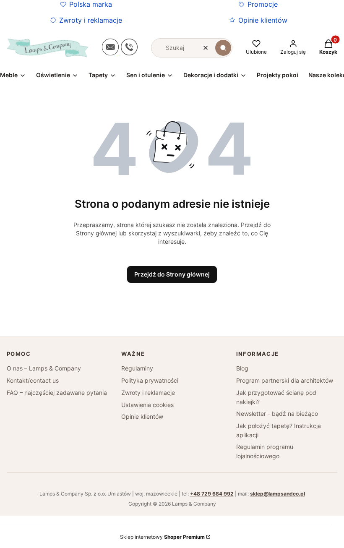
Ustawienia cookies (147, 404)
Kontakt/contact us (33, 380)
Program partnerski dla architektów (284, 380)
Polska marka (90, 4)
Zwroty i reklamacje (90, 20)
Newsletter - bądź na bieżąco (277, 413)
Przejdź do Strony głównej (172, 274)
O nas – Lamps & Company (44, 368)
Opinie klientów (262, 20)
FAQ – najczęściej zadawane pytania (57, 392)
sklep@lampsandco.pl (277, 494)
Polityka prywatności (149, 380)
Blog (242, 368)
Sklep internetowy (162, 537)
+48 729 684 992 (212, 494)
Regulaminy (137, 368)
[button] (223, 48)
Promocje (263, 4)
